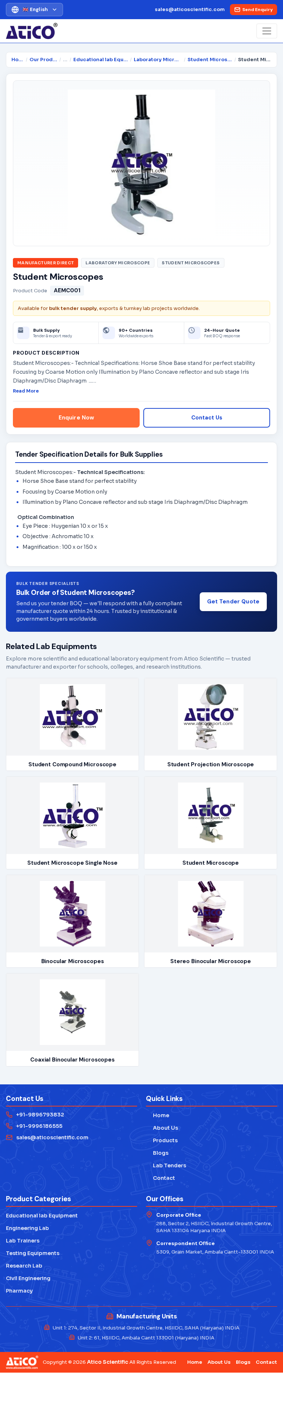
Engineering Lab (27, 1228)
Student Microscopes (210, 59)
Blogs (157, 1153)
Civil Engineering (28, 1278)
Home (17, 59)
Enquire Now (76, 417)
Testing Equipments (32, 1253)
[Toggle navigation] (266, 31)
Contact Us (206, 417)
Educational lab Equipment (100, 59)
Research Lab (24, 1265)
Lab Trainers (22, 1240)
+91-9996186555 (39, 1126)
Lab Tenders (166, 1165)
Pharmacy (19, 1290)
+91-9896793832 (40, 1114)
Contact (160, 1178)
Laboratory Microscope (158, 59)
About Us (162, 1128)
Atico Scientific (107, 1362)
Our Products (43, 59)
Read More (26, 391)
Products (162, 1140)
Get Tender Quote (233, 601)
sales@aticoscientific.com (190, 9)
